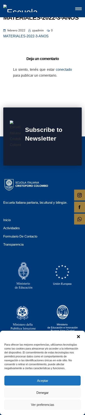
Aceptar (42, 380)
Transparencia (13, 244)
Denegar (42, 392)
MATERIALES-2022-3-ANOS (26, 36)
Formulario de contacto (20, 236)
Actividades (11, 228)
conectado (64, 69)
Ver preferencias (42, 404)
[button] (78, 336)
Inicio (7, 220)
